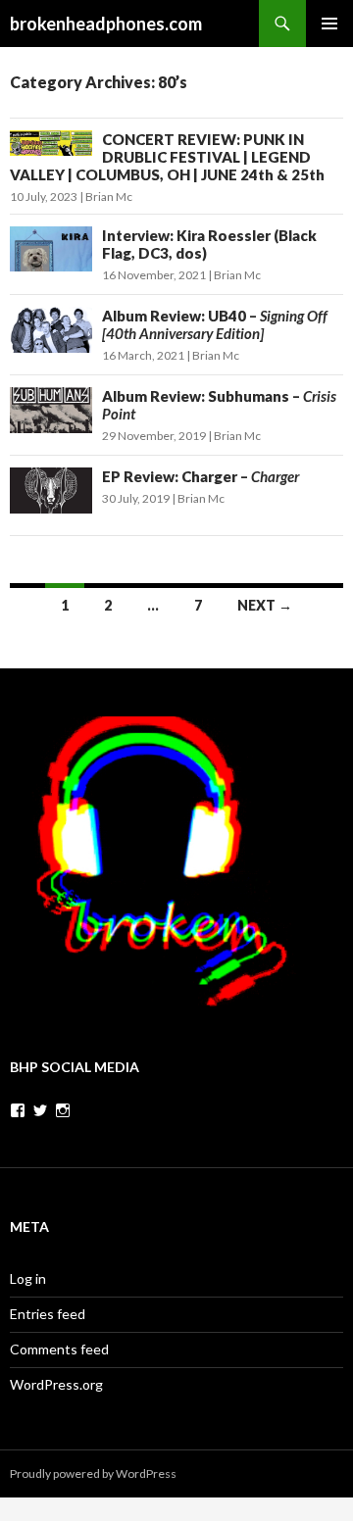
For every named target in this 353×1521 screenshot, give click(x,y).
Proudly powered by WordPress (93, 1473)
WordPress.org (56, 1384)
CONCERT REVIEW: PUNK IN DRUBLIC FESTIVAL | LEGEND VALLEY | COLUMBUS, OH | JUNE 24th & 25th (167, 156)
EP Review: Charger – (200, 476)
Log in (28, 1278)
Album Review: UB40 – (215, 324)
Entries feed (47, 1313)
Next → (264, 605)
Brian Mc (108, 196)
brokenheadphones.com (106, 23)
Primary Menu (329, 23)
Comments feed (59, 1349)
